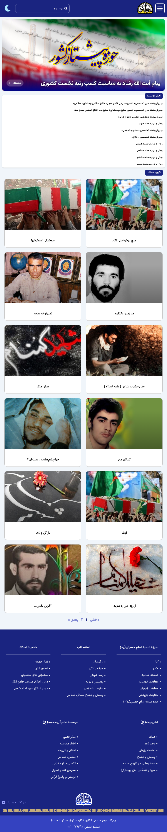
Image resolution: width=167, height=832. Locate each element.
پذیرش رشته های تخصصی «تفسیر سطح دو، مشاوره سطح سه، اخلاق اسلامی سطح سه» (118, 110)
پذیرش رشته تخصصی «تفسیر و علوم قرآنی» (140, 117)
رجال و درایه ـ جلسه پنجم (150, 164)
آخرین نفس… (43, 606)
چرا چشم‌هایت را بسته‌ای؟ (43, 459)
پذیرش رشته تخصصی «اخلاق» (147, 137)
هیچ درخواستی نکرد (124, 240)
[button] (160, 8)
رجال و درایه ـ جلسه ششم (150, 157)
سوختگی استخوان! (43, 240)
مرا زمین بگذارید (124, 313)
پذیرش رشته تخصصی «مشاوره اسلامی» (142, 130)
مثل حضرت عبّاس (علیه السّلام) (124, 386)
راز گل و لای (43, 533)
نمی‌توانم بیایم (43, 313)
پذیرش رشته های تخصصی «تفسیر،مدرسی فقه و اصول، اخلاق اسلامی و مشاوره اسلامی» (118, 103)
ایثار (124, 533)
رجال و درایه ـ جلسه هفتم (150, 151)
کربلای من (124, 459)
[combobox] (42, 8)
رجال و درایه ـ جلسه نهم (151, 124)
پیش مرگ (43, 386)
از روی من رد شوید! (124, 606)
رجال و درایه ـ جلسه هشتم (149, 144)
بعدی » (73, 620)
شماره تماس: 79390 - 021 (83, 827)
